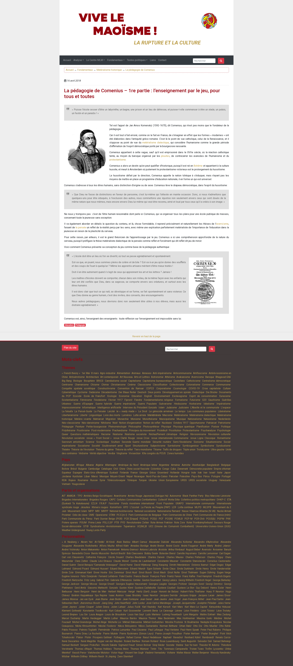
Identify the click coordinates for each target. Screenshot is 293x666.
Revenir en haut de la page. (146, 336)
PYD (122, 522)
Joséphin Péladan (206, 603)
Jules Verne (224, 603)
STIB (86, 526)
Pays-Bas (196, 476)
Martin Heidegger (91, 618)
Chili (115, 468)
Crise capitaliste (211, 388)
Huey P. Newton (215, 591)
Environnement (162, 396)
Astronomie (157, 377)
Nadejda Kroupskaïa (211, 622)
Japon (227, 472)
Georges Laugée (158, 583)
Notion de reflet (151, 422)
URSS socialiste (198, 480)
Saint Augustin (188, 641)
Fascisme (114, 503)
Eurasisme (225, 396)
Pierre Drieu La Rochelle (87, 633)
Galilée (137, 580)
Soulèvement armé (112, 445)
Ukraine (153, 480)
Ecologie (112, 396)
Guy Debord (202, 587)
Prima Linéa (94, 522)
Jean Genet (146, 599)
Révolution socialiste (73, 438)
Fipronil (128, 399)
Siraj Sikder (158, 645)
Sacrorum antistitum (73, 441)
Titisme (157, 449)
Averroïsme (197, 377)
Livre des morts (111, 415)
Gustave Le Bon (185, 587)
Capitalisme (134, 380)
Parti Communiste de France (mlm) (212, 514)
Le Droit (142, 411)
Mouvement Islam (77, 511)
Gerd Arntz (80, 587)
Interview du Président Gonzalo (140, 407)
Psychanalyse (208, 430)
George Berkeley (222, 580)
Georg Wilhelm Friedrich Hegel (195, 580)
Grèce (153, 472)
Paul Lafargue (155, 629)
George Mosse (89, 583)
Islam (162, 407)
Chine (122, 468)
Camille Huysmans (187, 553)
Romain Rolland (150, 641)
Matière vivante (82, 419)
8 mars (95, 373)
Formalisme (181, 399)
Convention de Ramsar (131, 388)
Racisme (105, 434)
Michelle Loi (114, 622)
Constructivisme (106, 388)
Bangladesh (213, 464)
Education (69, 325)
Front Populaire (165, 503)
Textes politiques (136, 60)
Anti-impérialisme (162, 373)
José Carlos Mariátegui (158, 603)
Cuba (173, 468)
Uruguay (213, 480)
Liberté (83, 415)
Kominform (116, 507)
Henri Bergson (82, 591)
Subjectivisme (157, 445)
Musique (181, 419)
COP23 (150, 388)
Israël (212, 472)
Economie (124, 396)
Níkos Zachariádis (148, 625)
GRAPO (180, 503)
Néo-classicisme (71, 422)
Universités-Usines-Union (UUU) (213, 526)
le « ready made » (126, 411)
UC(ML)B (142, 526)
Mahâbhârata (154, 415)
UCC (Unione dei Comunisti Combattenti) (171, 526)
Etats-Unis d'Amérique (96, 472)
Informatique (89, 407)
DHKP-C (221, 499)
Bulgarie (82, 468)
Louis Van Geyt (136, 614)
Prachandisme (119, 430)
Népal (129, 476)
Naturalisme (210, 419)
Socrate (170, 645)
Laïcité (111, 411)
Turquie (143, 480)
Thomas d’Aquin (83, 648)
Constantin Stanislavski (193, 561)
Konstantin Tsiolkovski (95, 610)
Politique (226, 426)
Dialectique (198, 392)
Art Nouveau (126, 377)
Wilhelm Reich (96, 656)
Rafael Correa (133, 637)
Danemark (182, 468)
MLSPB (207, 507)
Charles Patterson (195, 557)
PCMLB (178, 518)
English (148, 396)
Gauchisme (214, 399)
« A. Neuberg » (70, 541)
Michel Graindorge (82, 622)
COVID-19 (194, 388)
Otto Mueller (210, 625)
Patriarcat (211, 422)
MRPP (104, 511)
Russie (94, 480)
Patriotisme (224, 422)
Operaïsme (102, 514)
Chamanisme (82, 384)
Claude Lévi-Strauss (101, 561)
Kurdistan (77, 476)
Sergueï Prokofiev (90, 645)
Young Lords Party (96, 530)
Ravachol (178, 637)
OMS (91, 514)
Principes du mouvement (142, 430)
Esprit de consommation (203, 396)
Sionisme (199, 441)
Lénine (178, 610)
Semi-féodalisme (182, 441)
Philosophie (134, 426)
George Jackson (70, 583)
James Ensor (223, 595)
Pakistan (173, 476)
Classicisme (144, 384)
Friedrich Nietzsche (72, 580)
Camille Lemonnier (208, 553)
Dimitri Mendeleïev (179, 564)
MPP (91, 511)
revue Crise (143, 438)
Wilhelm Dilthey (79, 656)
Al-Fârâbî (99, 541)
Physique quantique (184, 426)
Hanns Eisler (217, 587)
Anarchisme (120, 495)
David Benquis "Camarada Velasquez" (98, 564)
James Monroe (70, 599)
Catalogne (106, 468)
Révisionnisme (198, 434)
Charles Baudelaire (136, 557)
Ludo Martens (152, 614)
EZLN (94, 503)
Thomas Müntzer (139, 648)
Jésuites (85, 507)
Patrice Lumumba (120, 629)
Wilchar (66, 656)
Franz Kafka (188, 576)
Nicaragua (139, 476)
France (134, 472)
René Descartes (70, 641)
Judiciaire (183, 407)
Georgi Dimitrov (214, 583)
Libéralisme (224, 411)
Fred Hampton (204, 576)
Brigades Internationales (75, 499)
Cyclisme (82, 392)
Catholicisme (194, 380)
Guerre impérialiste (125, 403)
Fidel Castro (125, 576)
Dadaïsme (94, 392)
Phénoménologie (117, 426)
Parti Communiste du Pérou (77, 518)
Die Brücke (212, 392)
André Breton (157, 545)
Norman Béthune (168, 625)
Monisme (136, 419)
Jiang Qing (107, 603)
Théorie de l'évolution (82, 449)
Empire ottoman (222, 468)
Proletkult (162, 430)
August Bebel (193, 549)
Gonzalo (113, 587)
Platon (79, 637)
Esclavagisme (179, 396)
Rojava (72, 480)
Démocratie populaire (201, 468)
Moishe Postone (174, 622)
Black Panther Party (193, 495)
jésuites (165, 156)
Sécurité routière (162, 441)
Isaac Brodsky (133, 595)
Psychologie (224, 430)
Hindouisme (180, 403)
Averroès (207, 549)
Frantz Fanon (174, 576)
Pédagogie (80, 325)
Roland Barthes (132, 641)
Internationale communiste (200, 503)
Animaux (136, 373)
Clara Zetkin (81, 561)
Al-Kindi (110, 541)
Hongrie (185, 472)
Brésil (74, 468)
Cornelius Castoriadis (219, 561)
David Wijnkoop (142, 564)
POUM (83, 522)
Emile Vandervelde (220, 568)
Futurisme (195, 399)
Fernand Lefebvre (108, 576)
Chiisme (95, 384)
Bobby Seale (151, 553)
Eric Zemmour (116, 572)
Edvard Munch (137, 568)
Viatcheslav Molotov (99, 652)
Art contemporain (109, 377)
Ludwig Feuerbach (172, 614)
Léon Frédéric (191, 610)
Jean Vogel (174, 599)
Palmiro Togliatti (88, 629)
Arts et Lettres (142, 377)
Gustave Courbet (166, 587)
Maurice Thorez (147, 618)
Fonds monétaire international (137, 503)
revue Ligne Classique (202, 438)
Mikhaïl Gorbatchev (153, 622)
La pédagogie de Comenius (140, 69)
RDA (64, 480)
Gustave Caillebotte (145, 587)
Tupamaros (129, 526)
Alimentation (123, 373)
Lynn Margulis (190, 614)
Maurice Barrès (128, 618)
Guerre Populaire (147, 403)
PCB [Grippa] (131, 518)
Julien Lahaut (118, 606)
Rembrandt (208, 637)
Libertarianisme (70, 415)
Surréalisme (174, 445)
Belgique (226, 464)
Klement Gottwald (71, 610)
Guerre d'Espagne (83, 403)
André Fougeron (189, 545)
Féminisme (86, 399)
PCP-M (188, 518)
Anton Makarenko (90, 549)
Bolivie (65, 468)
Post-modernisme (101, 430)
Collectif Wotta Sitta (169, 499)
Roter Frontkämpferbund (199, 522)
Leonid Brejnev (70, 614)
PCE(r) (153, 518)
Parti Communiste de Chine (177, 514)
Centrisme (67, 384)
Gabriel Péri (102, 580)
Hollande (174, 472)
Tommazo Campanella (176, 648)
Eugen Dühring (207, 572)
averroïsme (222, 223)
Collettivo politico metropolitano (198, 499)
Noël (115, 422)
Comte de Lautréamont (143, 561)
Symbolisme (207, 445)
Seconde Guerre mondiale (136, 441)
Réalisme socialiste (136, 434)
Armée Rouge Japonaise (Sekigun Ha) (148, 495)
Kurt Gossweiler (132, 610)
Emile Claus (169, 568)
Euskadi (114, 472)
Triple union (189, 449)
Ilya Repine (101, 595)
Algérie (99, 464)
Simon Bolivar (143, 645)
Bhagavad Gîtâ (223, 377)
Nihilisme (106, 422)
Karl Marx (177, 606)
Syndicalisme (223, 445)
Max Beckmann (166, 618)
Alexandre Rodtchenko (86, 545)
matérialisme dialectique (155, 142)
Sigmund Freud (126, 645)
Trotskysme (203, 449)
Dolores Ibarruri (200, 564)
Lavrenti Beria (150, 610)
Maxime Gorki (204, 618)
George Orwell (106, 583)
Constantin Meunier (168, 561)
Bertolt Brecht (118, 553)
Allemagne (110, 464)
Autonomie (175, 495)
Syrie (102, 480)
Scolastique (102, 441)
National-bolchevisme (121, 511)
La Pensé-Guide (83, 411)
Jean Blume (101, 599)
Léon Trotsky (223, 610)
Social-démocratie (71, 526)
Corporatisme (163, 388)
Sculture (115, 441)
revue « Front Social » (99, 438)
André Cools (172, 545)
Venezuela (225, 480)
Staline (179, 645)
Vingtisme (121, 453)
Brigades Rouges (98, 499)
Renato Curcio (223, 637)
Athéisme (170, 377)
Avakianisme (183, 377)
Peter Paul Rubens (211, 629)
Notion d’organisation (130, 422)
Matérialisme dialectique (202, 415)
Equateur (66, 472)
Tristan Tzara (197, 648)
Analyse (77, 60)
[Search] (221, 61)
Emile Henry (202, 568)
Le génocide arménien (161, 411)
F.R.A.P (103, 503)
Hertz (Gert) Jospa (146, 591)
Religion (183, 434)
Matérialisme (181, 415)
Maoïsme (167, 415)
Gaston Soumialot (151, 580)
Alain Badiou (123, 541)
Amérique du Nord (128, 464)
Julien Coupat (86, 606)
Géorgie (143, 472)
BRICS (99, 380)
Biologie (77, 380)
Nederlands (224, 419)
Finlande (124, 472)
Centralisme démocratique (216, 380)
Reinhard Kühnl (192, 637)
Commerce (208, 384)
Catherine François (96, 557)
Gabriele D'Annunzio (121, 580)
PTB (116, 522)
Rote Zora (179, 522)
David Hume (126, 564)
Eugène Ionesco (70, 576)
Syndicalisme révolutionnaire (106, 526)
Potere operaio (70, 522)
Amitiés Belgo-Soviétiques (98, 495)
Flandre (138, 399)
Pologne (215, 476)
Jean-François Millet (193, 599)
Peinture (79, 426)
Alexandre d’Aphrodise (206, 541)
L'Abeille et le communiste (204, 407)
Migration (111, 419)
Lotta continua (185, 507)
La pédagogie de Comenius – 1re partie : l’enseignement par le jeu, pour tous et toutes (142, 93)
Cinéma (132, 384)
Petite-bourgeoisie (96, 426)
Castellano (179, 380)
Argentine (164, 464)
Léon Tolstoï (208, 610)
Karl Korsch (164, 606)
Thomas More (121, 648)
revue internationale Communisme (170, 438)
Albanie (90, 464)
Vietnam (66, 484)
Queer (65, 434)
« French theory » (71, 373)
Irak (200, 472)
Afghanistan (68, 464)
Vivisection (135, 453)
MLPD (198, 507)
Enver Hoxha (100, 572)
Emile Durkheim (185, 568)
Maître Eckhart (207, 614)
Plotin (88, 637)
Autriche (186, 464)
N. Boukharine (191, 622)
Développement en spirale (176, 392)
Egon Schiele (154, 568)
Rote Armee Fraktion (161, 522)
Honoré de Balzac (169, 591)
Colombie (156, 468)
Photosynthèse (151, 426)
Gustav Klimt (126, 587)
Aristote (162, 549)
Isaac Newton (150, 595)
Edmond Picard (80, 568)
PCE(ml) (144, 518)
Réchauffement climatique (163, 434)
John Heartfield (122, 603)
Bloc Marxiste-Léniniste (218, 495)
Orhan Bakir (185, 625)
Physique (166, 426)
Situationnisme (214, 441)
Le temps (180, 411)
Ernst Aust (131, 572)
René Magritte (88, 641)
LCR (174, 507)
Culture (227, 388)
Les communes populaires (201, 411)
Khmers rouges (100, 507)
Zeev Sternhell (125, 656)
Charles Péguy (215, 557)
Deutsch (141, 392)
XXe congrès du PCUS (154, 453)
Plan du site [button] (70, 347)
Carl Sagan (225, 553)
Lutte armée (139, 415)
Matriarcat (98, 419)
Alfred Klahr (122, 545)
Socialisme (84, 445)
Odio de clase (79, 514)
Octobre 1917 (180, 422)
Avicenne (218, 549)
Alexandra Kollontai (181, 541)
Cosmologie (179, 388)
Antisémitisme (77, 377)
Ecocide (77, 396)
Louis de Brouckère (115, 614)
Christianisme (118, 384)
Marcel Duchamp (71, 618)
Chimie (105, 384)
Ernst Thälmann (189, 572)
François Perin (158, 576)
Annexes (146, 373)
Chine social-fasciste (138, 468)
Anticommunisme (182, 373)
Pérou (206, 476)
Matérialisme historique (109, 69)
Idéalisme (209, 403)
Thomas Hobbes (103, 648)
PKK (228, 518)
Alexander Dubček (159, 541)
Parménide (104, 629)
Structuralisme (140, 445)
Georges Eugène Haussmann (131, 583)
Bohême (198, 165)
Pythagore (119, 637)
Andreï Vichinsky (71, 549)
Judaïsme (171, 407)
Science (90, 441)
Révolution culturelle (219, 434)
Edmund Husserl (99, 568)
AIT (63, 495)
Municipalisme (167, 419)
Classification (160, 384)
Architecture (92, 377)
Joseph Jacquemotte (184, 603)
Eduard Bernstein (119, 568)
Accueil (67, 60)
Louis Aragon (96, 614)
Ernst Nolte (174, 572)
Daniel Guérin (69, 564)
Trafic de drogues (172, 449)
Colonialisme (193, 384)
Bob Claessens (135, 553)
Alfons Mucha (106, 545)
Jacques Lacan (206, 595)
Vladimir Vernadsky (155, 652)
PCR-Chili (199, 518)
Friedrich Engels (222, 576)
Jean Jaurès (160, 599)
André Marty (206, 545)
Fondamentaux (115, 60)
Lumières (127, 415)
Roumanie (83, 480)
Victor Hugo (117, 652)
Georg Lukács (169, 580)
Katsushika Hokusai (220, 606)
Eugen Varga (224, 572)
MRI (97, 511)
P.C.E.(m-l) (122, 514)
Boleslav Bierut (167, 553)
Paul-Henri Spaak (189, 629)
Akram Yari (87, 541)
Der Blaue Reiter (127, 392)
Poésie (215, 426)
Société (96, 445)
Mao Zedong (224, 614)
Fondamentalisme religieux (158, 399)
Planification (203, 426)
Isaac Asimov (116, 595)
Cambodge (94, 468)
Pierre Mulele (110, 633)
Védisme (83, 453)
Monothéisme (150, 419)
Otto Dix (197, 625)
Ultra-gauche (217, 449)
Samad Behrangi (222, 641)
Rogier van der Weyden (109, 641)
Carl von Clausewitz (73, 557)
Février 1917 (115, 399)
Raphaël (167, 637)
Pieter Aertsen (191, 633)
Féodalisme (100, 399)
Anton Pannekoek (110, 549)
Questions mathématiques (84, 434)
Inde (193, 472)
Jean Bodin (115, 599)
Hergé (131, 591)
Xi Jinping (110, 656)
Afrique (80, 464)
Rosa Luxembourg (169, 641)
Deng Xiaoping (160, 564)
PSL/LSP (108, 522)
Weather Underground (73, 530)
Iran (205, 472)
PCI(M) (169, 518)
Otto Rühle (225, 625)
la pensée (81, 227)
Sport (128, 445)
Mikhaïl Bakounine (132, 622)
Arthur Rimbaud (176, 549)
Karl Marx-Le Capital (196, 606)
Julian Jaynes (69, 606)
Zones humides (175, 453)
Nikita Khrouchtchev (86, 625)
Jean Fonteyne (131, 599)
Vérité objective (98, 453)
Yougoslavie (78, 484)
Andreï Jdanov (223, 545)
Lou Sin (83, 614)
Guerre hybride (104, 403)
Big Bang (67, 380)
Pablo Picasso (70, 629)
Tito (160, 648)
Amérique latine (148, 464)
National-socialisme (145, 511)
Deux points (154, 392)
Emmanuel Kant (83, 572)
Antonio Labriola (148, 549)
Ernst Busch (145, 572)
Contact (162, 60)
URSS (184, 480)
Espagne (77, 472)
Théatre (66, 449)
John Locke (138, 603)
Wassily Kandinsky (220, 652)
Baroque (209, 377)
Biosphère (89, 380)
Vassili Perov (79, 652)
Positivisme (83, 430)
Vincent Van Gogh (134, 652)
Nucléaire (167, 422)
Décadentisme (109, 392)
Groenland (162, 472)
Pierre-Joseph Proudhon (168, 633)
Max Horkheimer (186, 618)
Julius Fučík (133, 606)
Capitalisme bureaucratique (157, 380)
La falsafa (67, 411)
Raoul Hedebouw (152, 637)
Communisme (223, 384)
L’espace (226, 407)
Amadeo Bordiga (139, 545)
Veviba (111, 453)
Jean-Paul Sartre (215, 599)
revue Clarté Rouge (124, 438)
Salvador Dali (205, 641)
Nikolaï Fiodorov (107, 625)
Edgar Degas (217, 564)
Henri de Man (98, 591)
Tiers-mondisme (143, 449)
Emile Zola (67, 572)
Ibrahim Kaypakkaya (82, 595)
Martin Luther (110, 618)
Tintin (153, 648)
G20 (204, 399)
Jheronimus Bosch (90, 603)
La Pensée (100, 411)
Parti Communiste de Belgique (144, 514)
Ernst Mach (160, 572)
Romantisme (224, 438)
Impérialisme (224, 403)
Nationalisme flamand (168, 511)
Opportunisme (197, 422)
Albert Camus (139, 541)
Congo (165, 468)
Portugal (226, 476)
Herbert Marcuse (117, 591)
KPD (125, 507)
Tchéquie (132, 480)
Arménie (175, 464)
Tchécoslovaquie (116, 480)
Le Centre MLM (94, 60)
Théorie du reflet (124, 449)
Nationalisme (195, 419)
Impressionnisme (71, 407)
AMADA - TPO (74, 495)
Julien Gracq (102, 606)
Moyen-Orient (117, 476)
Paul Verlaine (172, 629)
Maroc (94, 476)
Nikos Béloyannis (127, 625)
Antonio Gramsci (129, 549)
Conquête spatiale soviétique (78, 388)
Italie (219, 472)
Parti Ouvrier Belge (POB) (108, 518)
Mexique (104, 476)
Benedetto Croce (81, 553)
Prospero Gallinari (102, 637)
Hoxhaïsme (195, 403)
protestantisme (117, 159)
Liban (87, 476)
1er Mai (86, 373)
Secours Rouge (222, 522)
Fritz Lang (89, 580)
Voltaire (171, 652)
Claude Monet (121, 561)
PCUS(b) (210, 518)
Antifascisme (200, 373)
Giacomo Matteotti (98, 587)
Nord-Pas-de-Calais (157, 476)
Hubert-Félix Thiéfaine (192, 591)
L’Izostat (134, 507)
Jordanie (66, 476)
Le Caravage (166, 610)
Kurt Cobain (115, 610)
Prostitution (175, 430)
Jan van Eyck (87, 599)
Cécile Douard (116, 557)
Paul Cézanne (139, 629)
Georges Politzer (177, 583)
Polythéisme (68, 430)
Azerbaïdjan (198, 464)
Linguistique (95, 415)
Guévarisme (165, 403)
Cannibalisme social (116, 380)
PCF (161, 518)
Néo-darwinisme (90, 422)
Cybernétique (69, 392)
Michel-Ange (100, 622)
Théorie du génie (105, 449)
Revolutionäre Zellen (138, 522)
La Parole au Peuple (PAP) (155, 507)
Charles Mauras (175, 557)
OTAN (112, 514)
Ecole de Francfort (94, 396)
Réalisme (118, 434)
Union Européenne (169, 480)
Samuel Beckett (70, 645)
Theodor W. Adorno (209, 645)
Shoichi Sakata (109, 645)
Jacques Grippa (187, 595)
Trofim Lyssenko (214, 648)
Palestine (185, 476)
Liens (153, 60)
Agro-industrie (107, 373)
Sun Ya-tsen (191, 645)
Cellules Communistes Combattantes (137, 499)
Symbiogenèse (191, 445)
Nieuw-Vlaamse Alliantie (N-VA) (199, 511)
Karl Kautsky (149, 606)
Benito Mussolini (100, 553)
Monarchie (123, 419)
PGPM (220, 518)
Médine (218, 618)
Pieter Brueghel (209, 633)
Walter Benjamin (200, 652)
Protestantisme (191, 430)
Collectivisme (177, 384)
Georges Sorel (196, 583)
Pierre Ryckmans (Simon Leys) (136, 633)
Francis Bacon (141, 576)
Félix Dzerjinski (89, 576)
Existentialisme (70, 399)
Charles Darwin (156, 557)
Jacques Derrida (168, 595)
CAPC (112, 499)
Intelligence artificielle (109, 407)
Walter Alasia (184, 652)
